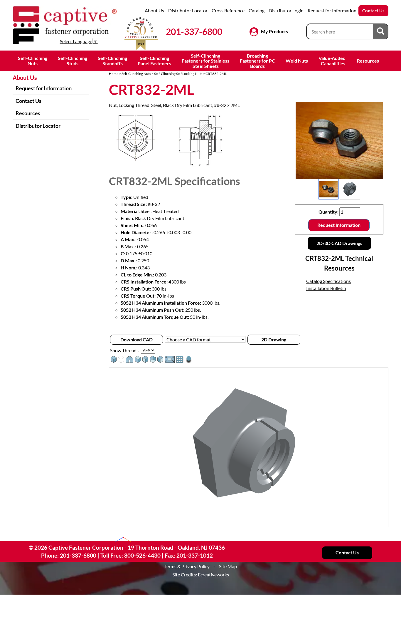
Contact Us (373, 10)
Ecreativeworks (213, 574)
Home (113, 73)
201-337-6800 (194, 31)
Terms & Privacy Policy (187, 566)
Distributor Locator (188, 10)
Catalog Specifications (328, 281)
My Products (274, 31)
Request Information (338, 225)
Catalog (256, 10)
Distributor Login (286, 10)
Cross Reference (228, 10)
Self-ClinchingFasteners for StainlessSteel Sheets (205, 61)
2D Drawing (273, 339)
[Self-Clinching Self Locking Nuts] (339, 140)
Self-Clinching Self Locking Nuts (178, 73)
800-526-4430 (142, 555)
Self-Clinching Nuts (136, 73)
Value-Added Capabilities (332, 60)
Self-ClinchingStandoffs (112, 60)
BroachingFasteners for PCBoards (257, 61)
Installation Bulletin (326, 288)
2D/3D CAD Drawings (339, 243)
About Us (154, 10)
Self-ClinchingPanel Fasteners (154, 60)
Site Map (228, 566)
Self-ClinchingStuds (72, 60)
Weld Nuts (297, 60)
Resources (368, 60)
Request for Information (332, 10)
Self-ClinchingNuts (32, 60)
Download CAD (136, 339)
